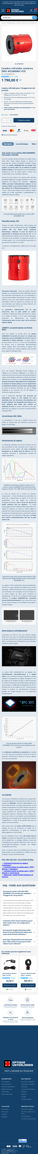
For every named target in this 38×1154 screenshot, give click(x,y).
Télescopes (24, 1086)
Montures (24, 1091)
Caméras (23, 1094)
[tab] (8, 144)
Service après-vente (7, 1094)
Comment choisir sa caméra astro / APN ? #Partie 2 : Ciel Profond (18, 872)
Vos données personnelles (28, 1119)
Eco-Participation (26, 1116)
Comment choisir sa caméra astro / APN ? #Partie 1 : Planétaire (18, 868)
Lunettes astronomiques (28, 1089)
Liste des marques (26, 1099)
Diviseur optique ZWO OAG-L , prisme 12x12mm (28, 974)
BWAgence (10, 1150)
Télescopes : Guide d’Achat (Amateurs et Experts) (17, 876)
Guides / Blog (5, 1091)
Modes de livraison (7, 1089)
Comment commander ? (8, 1086)
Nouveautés (5, 1109)
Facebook (4, 1114)
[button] (16, 63)
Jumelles (23, 1096)
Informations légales (27, 1109)
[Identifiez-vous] (31, 10)
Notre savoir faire (6, 1084)
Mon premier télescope (27, 1081)
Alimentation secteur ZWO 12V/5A (9, 974)
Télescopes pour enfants (28, 1084)
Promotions (5, 1112)
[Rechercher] (34, 17)
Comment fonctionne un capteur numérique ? (15, 864)
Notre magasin (6, 1081)
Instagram (4, 1117)
